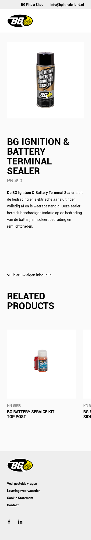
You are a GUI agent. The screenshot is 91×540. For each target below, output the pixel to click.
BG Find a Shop (32, 5)
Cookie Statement (20, 498)
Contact (13, 505)
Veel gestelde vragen (22, 483)
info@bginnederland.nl (67, 5)
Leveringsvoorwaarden (23, 491)
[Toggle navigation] (80, 21)
